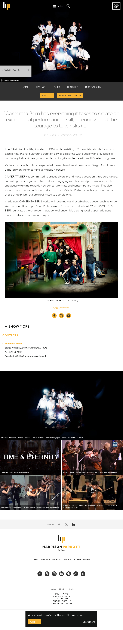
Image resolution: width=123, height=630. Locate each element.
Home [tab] (25, 87)
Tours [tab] (56, 87)
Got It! (34, 621)
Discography (93, 87)
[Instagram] (61, 315)
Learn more (89, 621)
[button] (56, 326)
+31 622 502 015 (13, 351)
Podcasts (69, 559)
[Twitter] (66, 524)
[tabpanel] (61, 310)
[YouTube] (68, 315)
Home (36, 559)
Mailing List (83, 559)
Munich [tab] (62, 589)
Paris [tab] (71, 589)
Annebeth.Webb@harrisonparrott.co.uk (25, 356)
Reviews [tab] (40, 87)
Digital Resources (51, 559)
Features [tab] (72, 87)
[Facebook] (54, 315)
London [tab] (52, 589)
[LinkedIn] (73, 524)
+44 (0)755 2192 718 (62, 603)
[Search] (68, 6)
